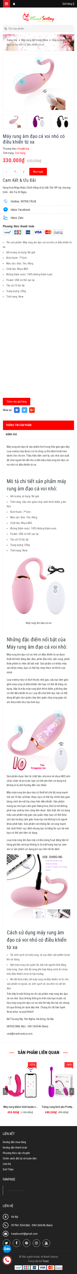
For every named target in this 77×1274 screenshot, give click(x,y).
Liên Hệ (7, 1163)
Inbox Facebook (20, 210)
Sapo (46, 1261)
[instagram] (36, 1243)
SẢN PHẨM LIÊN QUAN (38, 1052)
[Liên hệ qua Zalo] (7, 1249)
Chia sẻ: (7, 410)
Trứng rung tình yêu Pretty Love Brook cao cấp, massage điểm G (57, 1107)
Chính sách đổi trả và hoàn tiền (20, 1158)
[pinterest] (26, 1243)
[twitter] (6, 1243)
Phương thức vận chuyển (16, 1153)
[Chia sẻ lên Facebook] (17, 410)
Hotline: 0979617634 (23, 201)
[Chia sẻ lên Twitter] (24, 410)
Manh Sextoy (16, 1190)
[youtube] (46, 1243)
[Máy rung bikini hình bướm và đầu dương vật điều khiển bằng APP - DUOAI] (20, 1082)
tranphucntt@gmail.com (24, 1233)
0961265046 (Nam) (42, 1225)
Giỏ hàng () (68, 3)
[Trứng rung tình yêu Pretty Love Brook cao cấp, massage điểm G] (56, 1082)
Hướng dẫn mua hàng (14, 1142)
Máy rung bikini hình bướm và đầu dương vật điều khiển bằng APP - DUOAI (20, 1107)
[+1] (32, 410)
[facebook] (16, 1243)
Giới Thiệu (8, 1169)
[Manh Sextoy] (38, 17)
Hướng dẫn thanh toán (15, 1147)
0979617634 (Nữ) (21, 1225)
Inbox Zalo (16, 218)
